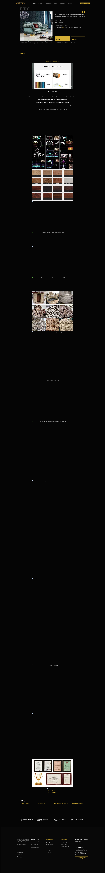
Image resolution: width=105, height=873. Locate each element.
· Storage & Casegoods (49, 844)
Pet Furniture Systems (35, 849)
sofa (63, 27)
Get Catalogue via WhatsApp (60, 39)
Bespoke (40, 3)
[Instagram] (17, 857)
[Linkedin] (27, 9)
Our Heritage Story (20, 848)
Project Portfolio (19, 854)
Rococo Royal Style (34, 842)
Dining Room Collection (50, 848)
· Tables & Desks (48, 842)
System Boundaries (64, 848)
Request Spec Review (85, 3)
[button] (51, 13)
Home (34, 3)
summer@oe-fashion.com (80, 854)
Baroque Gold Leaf (34, 844)
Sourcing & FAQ (78, 843)
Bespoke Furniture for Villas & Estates (81, 839)
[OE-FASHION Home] (20, 3)
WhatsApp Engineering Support (80, 853)
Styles (56, 3)
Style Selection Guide (35, 839)
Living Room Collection (50, 847)
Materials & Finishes (64, 842)
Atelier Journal (48, 852)
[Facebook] (20, 9)
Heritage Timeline (20, 850)
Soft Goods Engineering (65, 846)
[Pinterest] (24, 9)
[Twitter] (22, 9)
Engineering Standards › (65, 839)
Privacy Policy (78, 865)
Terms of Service (85, 865)
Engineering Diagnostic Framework (67, 849)
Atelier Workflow (20, 852)
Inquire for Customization (79, 844)
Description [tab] (22, 53)
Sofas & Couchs (66, 12)
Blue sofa (75, 31)
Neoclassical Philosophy (35, 841)
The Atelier (63, 3)
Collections (48, 3)
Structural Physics (64, 844)
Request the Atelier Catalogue (76, 39)
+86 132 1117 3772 (79, 852)
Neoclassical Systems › (50, 839)
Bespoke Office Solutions (35, 850)
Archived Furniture (68, 31)
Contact (70, 3)
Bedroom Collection (49, 850)
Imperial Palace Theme (35, 847)
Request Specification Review (82, 858)
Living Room (60, 12)
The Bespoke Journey (78, 841)
